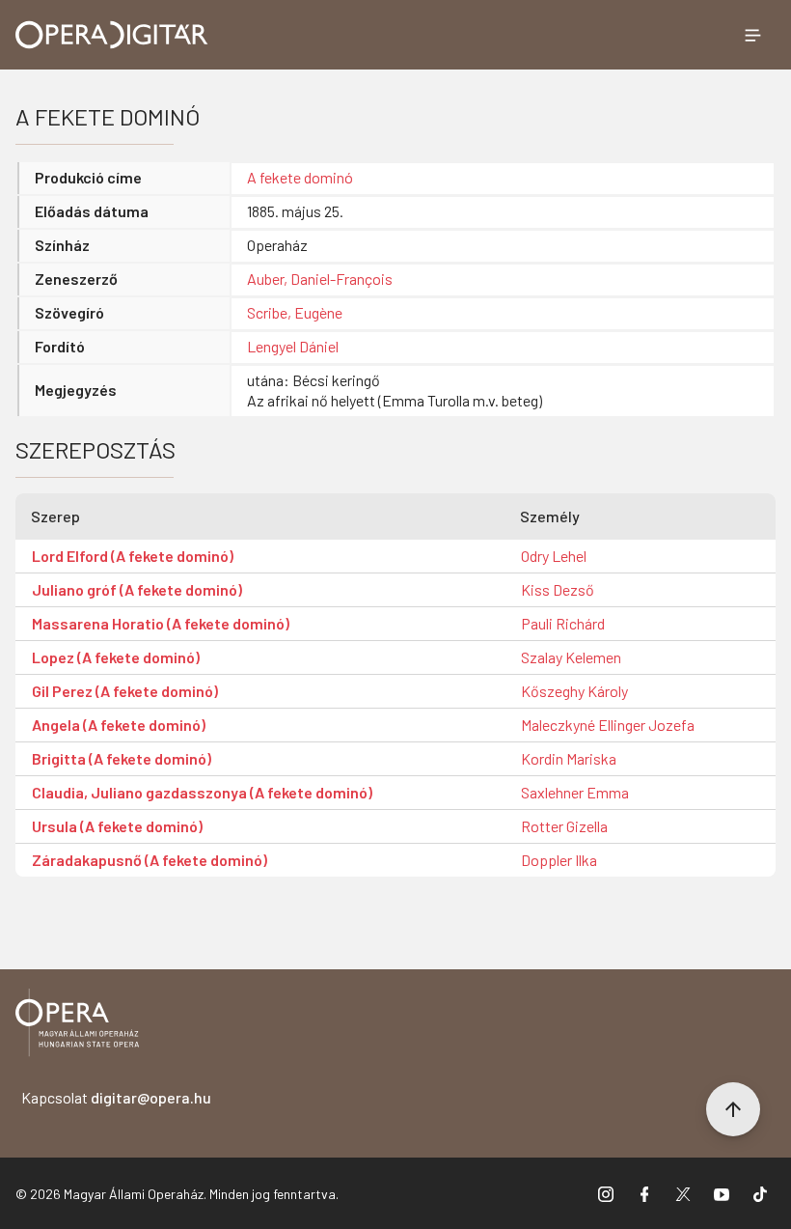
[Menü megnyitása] (752, 35)
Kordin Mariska (568, 758)
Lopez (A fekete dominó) (116, 657)
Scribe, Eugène (294, 312)
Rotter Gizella (564, 826)
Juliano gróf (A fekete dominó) (137, 589)
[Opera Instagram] (605, 1193)
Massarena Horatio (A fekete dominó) (160, 623)
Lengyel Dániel (293, 346)
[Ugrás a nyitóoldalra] (111, 34)
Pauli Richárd (563, 623)
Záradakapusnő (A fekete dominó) (149, 860)
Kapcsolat (116, 1097)
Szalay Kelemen (571, 657)
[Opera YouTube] (721, 1193)
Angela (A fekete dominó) (118, 724)
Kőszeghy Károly (574, 691)
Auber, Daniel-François (320, 278)
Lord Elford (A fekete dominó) (132, 555)
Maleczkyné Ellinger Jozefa (608, 724)
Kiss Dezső (557, 589)
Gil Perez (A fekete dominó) (125, 691)
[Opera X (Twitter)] (683, 1193)
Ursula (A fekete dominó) (117, 826)
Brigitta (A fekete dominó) (121, 758)
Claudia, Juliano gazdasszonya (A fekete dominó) (202, 792)
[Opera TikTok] (760, 1193)
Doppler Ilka (559, 860)
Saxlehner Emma (575, 792)
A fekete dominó (300, 177)
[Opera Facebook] (644, 1193)
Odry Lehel (553, 555)
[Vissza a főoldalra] (77, 1026)
